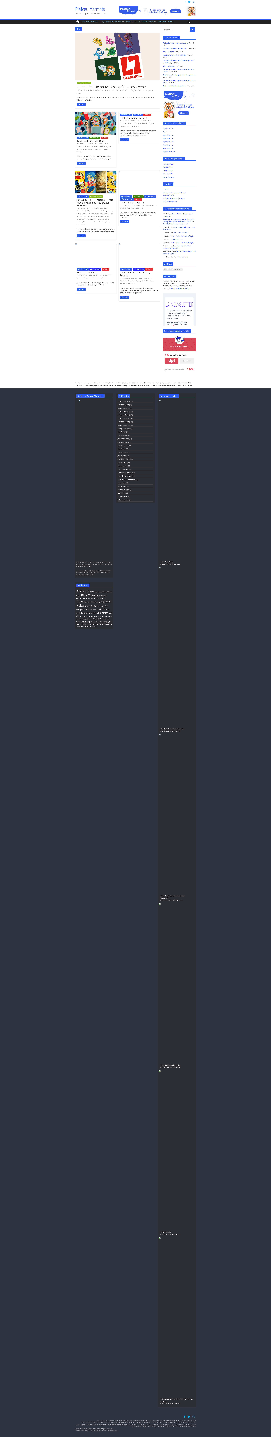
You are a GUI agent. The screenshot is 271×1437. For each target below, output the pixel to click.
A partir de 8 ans (83, 269)
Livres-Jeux (121, 483)
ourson (130, 126)
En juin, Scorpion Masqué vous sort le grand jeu (179, 75)
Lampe (79, 219)
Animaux (109, 211)
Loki (102, 609)
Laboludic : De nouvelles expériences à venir (111, 86)
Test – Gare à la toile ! (180, 233)
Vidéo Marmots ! (123, 500)
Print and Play (104, 616)
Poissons (145, 90)
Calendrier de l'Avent (88, 598)
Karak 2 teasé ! (165, 1232)
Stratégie (107, 622)
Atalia (98, 591)
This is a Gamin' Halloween (102, 624)
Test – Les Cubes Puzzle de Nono (174, 86)
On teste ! (130, 22)
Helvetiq (87, 606)
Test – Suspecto (168, 66)
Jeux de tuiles (138, 115)
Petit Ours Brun (131, 283)
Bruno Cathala (104, 214)
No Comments (175, 564)
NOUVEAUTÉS (129, 90)
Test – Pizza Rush (166, 562)
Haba (80, 605)
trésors (79, 93)
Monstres (93, 613)
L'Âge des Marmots (127, 199)
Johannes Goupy (89, 149)
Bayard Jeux (139, 281)
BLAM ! (88, 214)
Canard (111, 214)
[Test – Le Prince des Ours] (95, 113)
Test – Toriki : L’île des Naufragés (182, 236)
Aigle (87, 211)
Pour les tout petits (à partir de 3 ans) (164, 1420)
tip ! (90, 566)
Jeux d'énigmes (123, 442)
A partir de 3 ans (126, 269)
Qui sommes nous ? (165, 22)
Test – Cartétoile (168, 52)
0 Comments (111, 90)
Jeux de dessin (122, 452)
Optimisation (98, 222)
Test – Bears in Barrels (132, 202)
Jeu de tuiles (91, 216)
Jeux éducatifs (168, 174)
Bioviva (78, 596)
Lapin (83, 219)
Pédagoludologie (87, 619)
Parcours (105, 278)
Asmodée (92, 592)
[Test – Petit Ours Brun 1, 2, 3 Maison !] (139, 244)
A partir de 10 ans (169, 152)
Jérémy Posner (134, 208)
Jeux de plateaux (95, 269)
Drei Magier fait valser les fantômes (175, 224)
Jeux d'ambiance (150, 197)
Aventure (108, 592)
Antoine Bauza (81, 214)
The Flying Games (87, 624)
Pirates (140, 90)
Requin (151, 90)
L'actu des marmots (84, 83)
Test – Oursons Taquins (133, 118)
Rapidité (96, 619)
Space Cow (97, 621)
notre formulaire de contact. (180, 288)
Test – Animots (183, 257)
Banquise (94, 146)
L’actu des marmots (90, 22)
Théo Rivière (81, 626)
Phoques (135, 126)
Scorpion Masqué (84, 621)
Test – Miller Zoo (177, 239)
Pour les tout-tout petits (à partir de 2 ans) (138, 1420)
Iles (86, 216)
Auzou (88, 146)
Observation (82, 616)
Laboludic (121, 90)
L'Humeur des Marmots (126, 479)
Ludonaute (101, 219)
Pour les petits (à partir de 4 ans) (186, 1420)
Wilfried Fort (91, 626)
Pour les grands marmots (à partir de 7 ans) (144, 1422)
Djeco (79, 601)
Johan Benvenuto (101, 216)
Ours (135, 90)
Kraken (109, 216)
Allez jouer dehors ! (124, 428)
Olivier (134, 121)
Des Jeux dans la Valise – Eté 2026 (174, 55)
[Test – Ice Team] (95, 244)
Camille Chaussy (102, 146)
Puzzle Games (122, 496)
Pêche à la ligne (103, 149)
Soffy (133, 205)
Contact (165, 189)
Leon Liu (94, 219)
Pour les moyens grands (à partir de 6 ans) (117, 1422)
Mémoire (103, 612)
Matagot (84, 613)
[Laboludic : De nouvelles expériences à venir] (117, 34)
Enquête (90, 602)
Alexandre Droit (101, 211)
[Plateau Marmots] (77, 22)
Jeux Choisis (122, 432)
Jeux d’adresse (168, 167)
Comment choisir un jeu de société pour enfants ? (174, 1422)
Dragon (85, 602)
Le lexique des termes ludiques (173, 198)
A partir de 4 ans (168, 135)
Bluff (100, 596)
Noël (110, 613)
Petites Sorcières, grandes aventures (175, 43)
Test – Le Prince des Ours (90, 140)
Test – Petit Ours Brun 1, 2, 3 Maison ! (136, 274)
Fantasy (97, 602)
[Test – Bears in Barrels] (139, 172)
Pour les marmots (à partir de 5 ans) (92, 1422)
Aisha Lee (93, 211)
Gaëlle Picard (146, 123)
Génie (82, 216)
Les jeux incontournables (111, 22)
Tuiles (83, 224)
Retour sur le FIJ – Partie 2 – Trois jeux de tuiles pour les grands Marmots (95, 202)
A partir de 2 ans (168, 129)
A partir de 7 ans (83, 197)
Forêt (78, 216)
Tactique (78, 624)
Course (102, 598)
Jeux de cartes (168, 170)
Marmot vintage (123, 490)
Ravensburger (105, 619)
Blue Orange (95, 214)
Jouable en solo (94, 610)
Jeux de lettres (122, 456)
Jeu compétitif (99, 606)
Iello (92, 605)
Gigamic (105, 601)
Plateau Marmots (90, 9)
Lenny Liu (88, 219)
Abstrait (132, 123)
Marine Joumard (88, 222)
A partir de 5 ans (83, 138)
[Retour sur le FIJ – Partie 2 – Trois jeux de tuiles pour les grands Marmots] (95, 172)
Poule (108, 222)
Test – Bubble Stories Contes (170, 1065)
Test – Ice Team (85, 272)
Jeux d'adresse (94, 138)
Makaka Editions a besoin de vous (172, 729)
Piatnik (91, 616)
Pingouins (80, 152)
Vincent (92, 90)
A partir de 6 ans (168, 142)
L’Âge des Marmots (146, 22)
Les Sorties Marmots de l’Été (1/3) (174, 48)
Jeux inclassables (168, 177)
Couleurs (146, 281)
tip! (171, 360)
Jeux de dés (121, 449)
